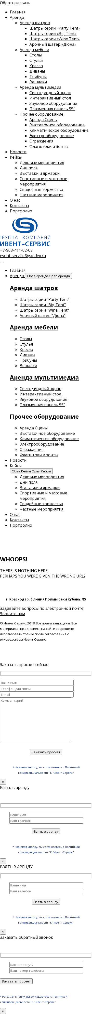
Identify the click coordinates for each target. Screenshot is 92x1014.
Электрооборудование (51, 135)
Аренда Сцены (43, 119)
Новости (18, 151)
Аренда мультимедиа (40, 87)
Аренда (17, 17)
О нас (15, 200)
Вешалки (38, 82)
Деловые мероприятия (42, 162)
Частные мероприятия (41, 194)
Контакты (19, 205)
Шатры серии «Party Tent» (54, 28)
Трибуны (38, 76)
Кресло (36, 65)
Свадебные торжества (41, 189)
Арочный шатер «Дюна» (52, 44)
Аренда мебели (34, 49)
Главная (18, 12)
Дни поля (29, 168)
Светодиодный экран (50, 92)
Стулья (36, 60)
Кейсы (16, 157)
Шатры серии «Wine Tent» (54, 39)
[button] (15, 2)
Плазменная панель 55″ (52, 108)
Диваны (37, 71)
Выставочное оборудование (57, 125)
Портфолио (21, 211)
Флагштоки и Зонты (48, 146)
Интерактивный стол (50, 98)
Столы (35, 55)
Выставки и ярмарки (40, 173)
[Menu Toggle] (2, 262)
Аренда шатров (35, 22)
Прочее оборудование (41, 114)
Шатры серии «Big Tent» (53, 33)
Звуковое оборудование (53, 103)
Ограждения (41, 141)
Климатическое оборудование (59, 130)
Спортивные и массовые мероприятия (43, 181)
